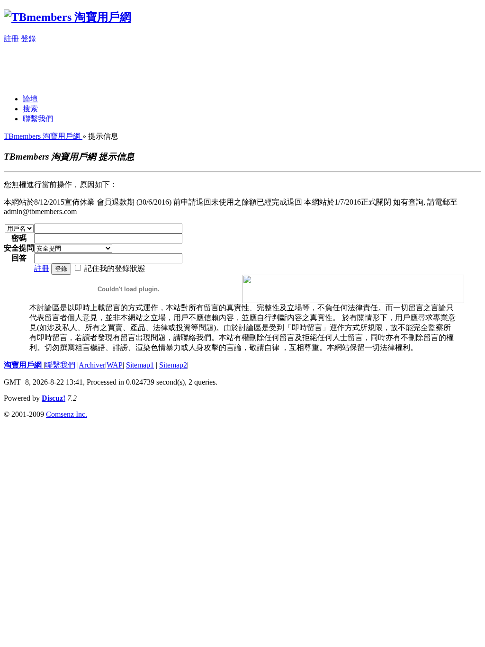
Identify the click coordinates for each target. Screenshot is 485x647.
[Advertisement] (176, 65)
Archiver (92, 365)
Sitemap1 (140, 365)
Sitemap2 (173, 365)
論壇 (30, 99)
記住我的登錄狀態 (114, 268)
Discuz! (53, 398)
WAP (115, 365)
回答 (19, 258)
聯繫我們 (38, 119)
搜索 (30, 109)
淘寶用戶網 (24, 365)
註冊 (11, 39)
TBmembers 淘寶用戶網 (43, 136)
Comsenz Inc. (66, 414)
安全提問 (19, 248)
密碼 (19, 238)
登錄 (28, 39)
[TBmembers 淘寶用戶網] (67, 17)
